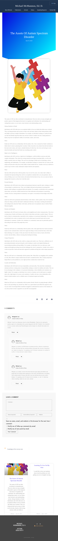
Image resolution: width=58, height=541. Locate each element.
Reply (13, 332)
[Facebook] (37, 524)
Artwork (26, 10)
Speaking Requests (42, 10)
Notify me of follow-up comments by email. (22, 426)
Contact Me (52, 10)
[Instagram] (40, 524)
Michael (17, 340)
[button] (37, 299)
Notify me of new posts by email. (18, 429)
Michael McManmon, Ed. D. (29, 6)
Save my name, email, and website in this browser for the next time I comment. (28, 422)
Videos (32, 10)
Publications (18, 10)
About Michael (8, 10)
